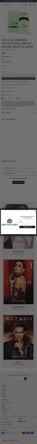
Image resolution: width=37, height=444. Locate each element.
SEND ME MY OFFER (27, 226)
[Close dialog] (35, 211)
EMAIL (20, 221)
